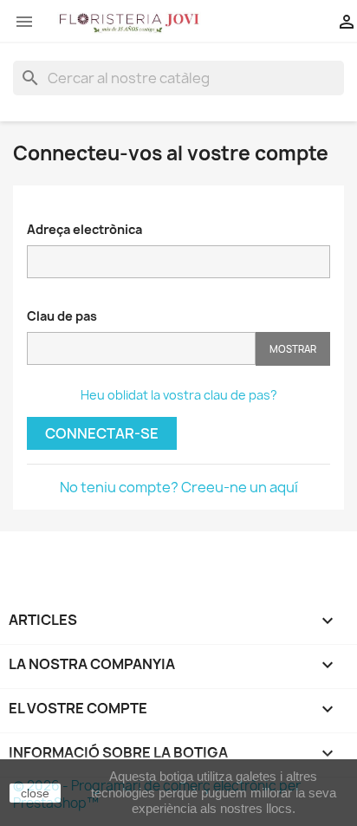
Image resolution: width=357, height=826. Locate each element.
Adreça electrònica (84, 229)
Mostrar (292, 348)
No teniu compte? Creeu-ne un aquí (179, 487)
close (35, 793)
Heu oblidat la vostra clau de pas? (179, 395)
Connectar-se (102, 433)
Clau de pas (62, 316)
